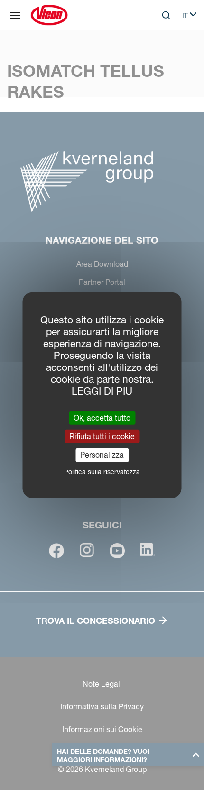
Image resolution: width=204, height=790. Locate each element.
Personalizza (102, 455)
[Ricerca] (159, 54)
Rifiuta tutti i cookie (102, 436)
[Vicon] (49, 15)
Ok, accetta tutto (102, 418)
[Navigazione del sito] (15, 15)
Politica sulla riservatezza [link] (102, 471)
